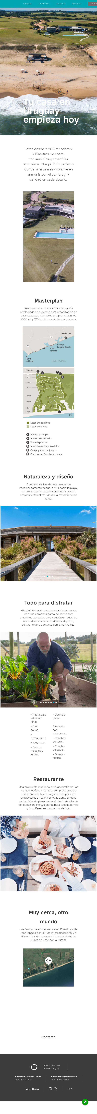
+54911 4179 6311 (23, 1080)
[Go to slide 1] (44, 576)
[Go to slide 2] (47, 576)
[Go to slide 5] (51, 702)
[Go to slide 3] (49, 576)
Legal (69, 1089)
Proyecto (27, 4)
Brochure (76, 4)
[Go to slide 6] (53, 702)
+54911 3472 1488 (60, 1080)
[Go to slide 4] (52, 576)
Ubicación (60, 4)
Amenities (44, 4)
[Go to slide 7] (56, 702)
